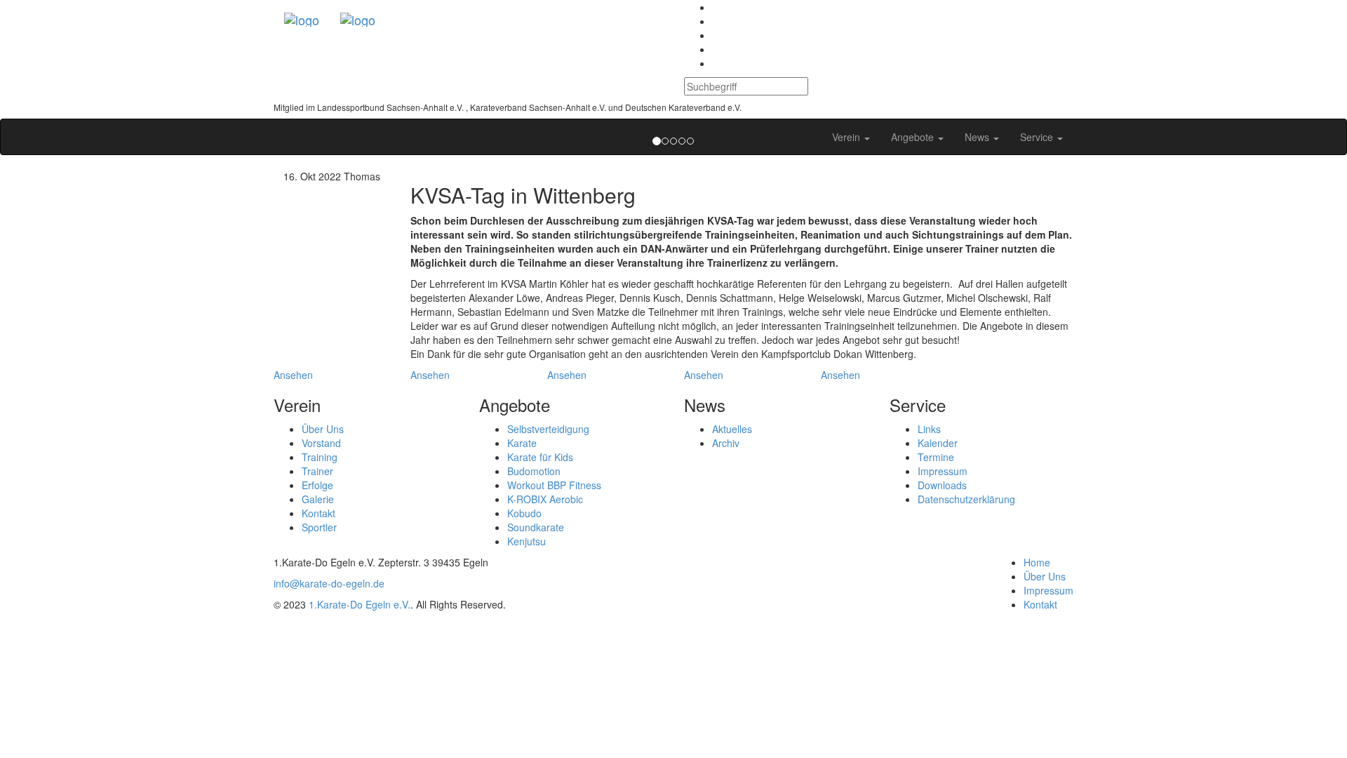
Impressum (942, 471)
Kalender (938, 443)
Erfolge (317, 485)
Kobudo (524, 513)
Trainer (317, 471)
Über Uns (323, 429)
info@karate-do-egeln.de (329, 583)
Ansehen (293, 375)
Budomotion (534, 471)
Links (929, 429)
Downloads (942, 485)
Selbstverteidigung (548, 429)
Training (319, 457)
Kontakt (318, 513)
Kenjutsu (526, 541)
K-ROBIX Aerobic (545, 499)
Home (1037, 562)
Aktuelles (732, 429)
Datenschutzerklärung (966, 499)
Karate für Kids (540, 457)
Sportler (319, 527)
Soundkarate (535, 527)
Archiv (725, 443)
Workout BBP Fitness (554, 485)
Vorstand (321, 443)
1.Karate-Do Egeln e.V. (359, 604)
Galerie (318, 499)
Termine (936, 457)
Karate (522, 443)
